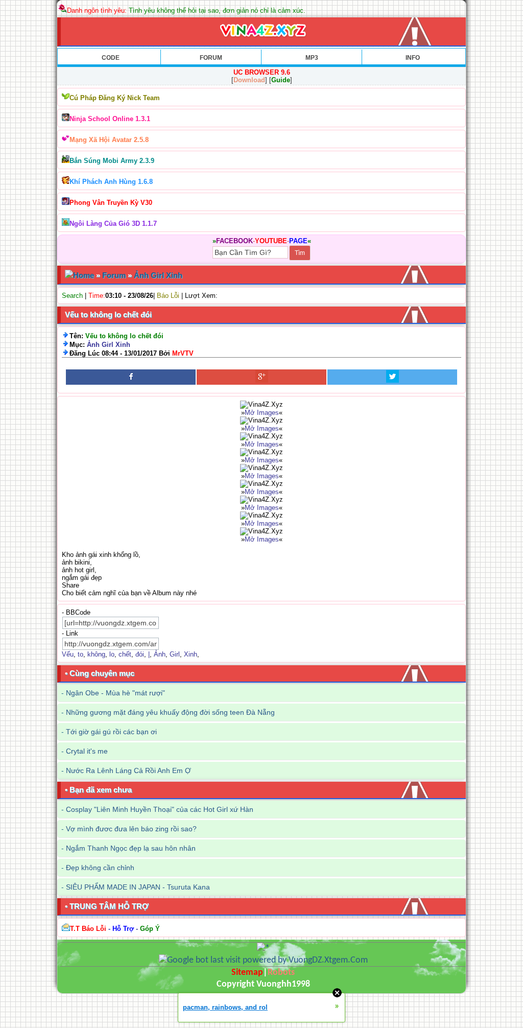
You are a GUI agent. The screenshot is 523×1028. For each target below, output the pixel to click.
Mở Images (262, 412)
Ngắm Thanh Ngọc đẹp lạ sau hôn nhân (131, 848)
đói (139, 654)
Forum (114, 275)
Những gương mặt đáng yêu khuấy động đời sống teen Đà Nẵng (170, 712)
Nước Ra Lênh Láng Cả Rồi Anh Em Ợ (128, 770)
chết (124, 654)
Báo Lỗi (168, 295)
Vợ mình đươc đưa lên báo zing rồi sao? (131, 829)
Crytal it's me (87, 751)
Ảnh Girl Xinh (158, 275)
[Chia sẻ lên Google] (261, 377)
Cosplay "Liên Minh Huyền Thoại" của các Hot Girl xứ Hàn (159, 809)
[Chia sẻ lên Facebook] (130, 377)
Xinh (190, 654)
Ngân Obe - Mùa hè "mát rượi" (115, 693)
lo (111, 654)
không (96, 654)
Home (83, 275)
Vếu (68, 654)
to (80, 654)
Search (72, 295)
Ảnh (159, 654)
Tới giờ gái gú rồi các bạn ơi (111, 732)
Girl (175, 654)
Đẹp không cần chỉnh (100, 867)
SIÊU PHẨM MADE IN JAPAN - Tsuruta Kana (138, 887)
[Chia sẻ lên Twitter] (392, 377)
